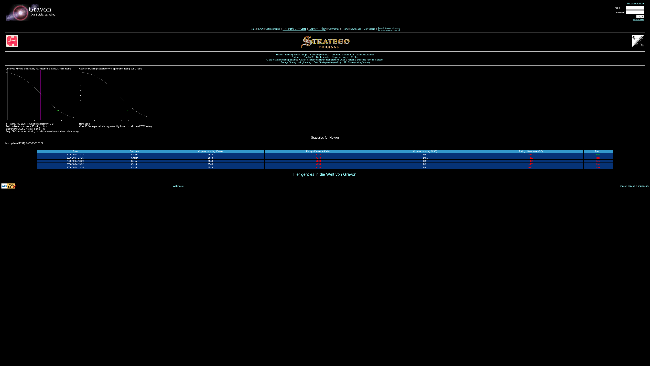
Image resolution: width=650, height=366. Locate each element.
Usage (279, 54)
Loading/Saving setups (296, 54)
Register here (638, 19)
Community (317, 29)
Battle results (322, 57)
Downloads (355, 29)
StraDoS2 (308, 57)
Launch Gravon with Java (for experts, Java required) (389, 29)
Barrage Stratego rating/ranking (295, 62)
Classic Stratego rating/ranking (281, 59)
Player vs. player (340, 57)
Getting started (272, 29)
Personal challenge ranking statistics (366, 59)
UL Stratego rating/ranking (357, 62)
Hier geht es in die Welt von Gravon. (325, 174)
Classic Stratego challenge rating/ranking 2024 (322, 59)
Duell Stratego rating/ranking (327, 62)
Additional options (365, 54)
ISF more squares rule (343, 54)
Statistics (296, 57)
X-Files (354, 57)
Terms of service (627, 186)
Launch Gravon (294, 29)
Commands (334, 29)
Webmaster (178, 186)
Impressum (643, 186)
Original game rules (319, 54)
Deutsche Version (635, 3)
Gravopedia (369, 29)
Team (345, 29)
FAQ (260, 29)
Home (253, 29)
